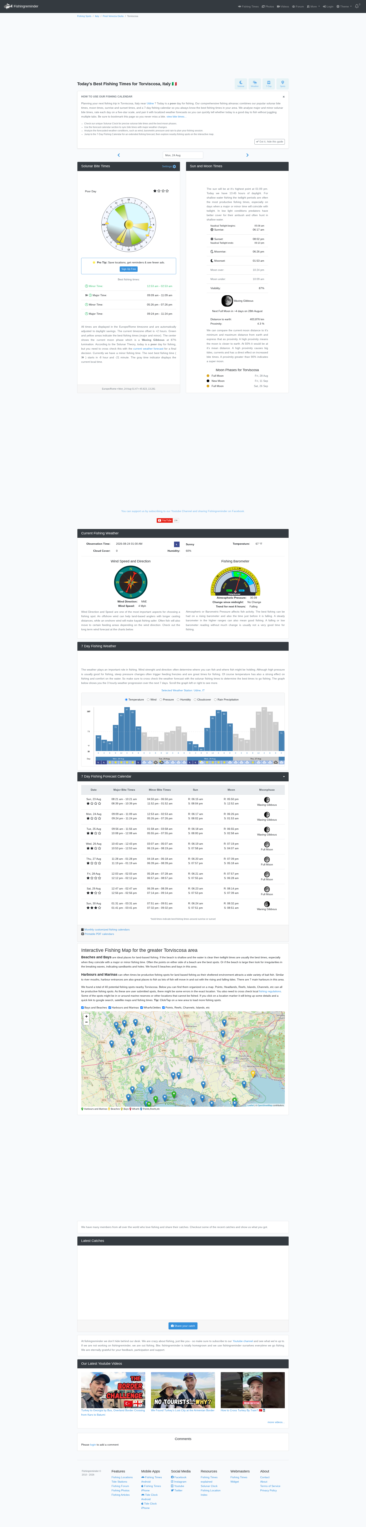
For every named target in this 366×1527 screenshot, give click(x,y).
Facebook (180, 1477)
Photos (269, 6)
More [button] (314, 6)
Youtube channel (243, 1341)
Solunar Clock (209, 1486)
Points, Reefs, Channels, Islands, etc (187, 1007)
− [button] (86, 1022)
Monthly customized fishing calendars (107, 929)
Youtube (178, 1486)
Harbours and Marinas (125, 1007)
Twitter (178, 1490)
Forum (299, 6)
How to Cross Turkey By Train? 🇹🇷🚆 (243, 1410)
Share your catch (184, 1325)
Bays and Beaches (95, 1007)
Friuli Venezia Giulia (113, 16)
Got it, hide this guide (271, 141)
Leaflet (250, 1105)
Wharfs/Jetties (152, 1007)
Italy (97, 16)
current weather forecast (148, 348)
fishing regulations (270, 991)
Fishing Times (250, 6)
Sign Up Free (128, 269)
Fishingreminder (25, 6)
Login (329, 6)
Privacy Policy (268, 1490)
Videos (284, 6)
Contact (265, 1477)
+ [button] (86, 1016)
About (263, 1481)
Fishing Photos (120, 1490)
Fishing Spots (84, 16)
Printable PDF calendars (99, 933)
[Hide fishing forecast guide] (284, 97)
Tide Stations (119, 1481)
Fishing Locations (122, 1477)
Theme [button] (345, 6)
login (93, 1444)
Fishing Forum (120, 1486)
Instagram (179, 1481)
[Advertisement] (183, 47)
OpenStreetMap (265, 1105)
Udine (150, 103)
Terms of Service (270, 1486)
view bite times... (177, 116)
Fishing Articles (121, 1494)
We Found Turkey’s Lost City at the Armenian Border (182, 1410)
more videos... (276, 1422)
